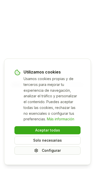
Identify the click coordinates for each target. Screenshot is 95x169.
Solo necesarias (47, 140)
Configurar (51, 150)
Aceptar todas (47, 130)
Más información (60, 119)
